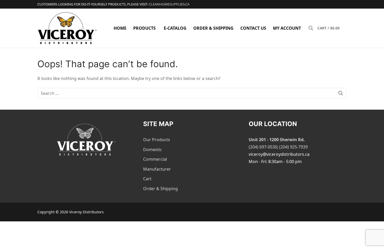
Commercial (155, 159)
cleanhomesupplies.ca (169, 4)
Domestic (152, 149)
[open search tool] (311, 28)
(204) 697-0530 (263, 147)
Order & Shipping (160, 188)
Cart (147, 179)
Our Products (156, 139)
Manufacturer (157, 169)
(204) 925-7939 (293, 147)
